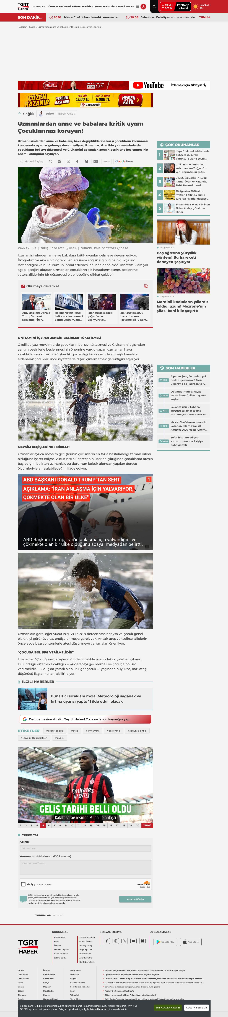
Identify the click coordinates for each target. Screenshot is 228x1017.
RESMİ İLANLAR (125, 6)
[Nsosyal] (86, 161)
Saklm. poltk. (60, 958)
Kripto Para (48, 979)
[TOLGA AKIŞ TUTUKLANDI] (85, 785)
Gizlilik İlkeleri (85, 941)
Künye (57, 941)
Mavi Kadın (48, 991)
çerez (79, 1006)
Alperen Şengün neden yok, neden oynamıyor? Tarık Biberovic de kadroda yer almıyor (189, 380)
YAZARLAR (38, 6)
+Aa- (106, 161)
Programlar (75, 970)
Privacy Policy (85, 945)
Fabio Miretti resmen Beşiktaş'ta (163, 17)
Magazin (47, 987)
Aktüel (21, 970)
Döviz (20, 983)
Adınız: (24, 841)
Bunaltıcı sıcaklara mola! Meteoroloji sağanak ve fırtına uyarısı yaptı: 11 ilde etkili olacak (96, 699)
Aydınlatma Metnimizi (96, 1009)
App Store (193, 942)
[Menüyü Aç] (137, 7)
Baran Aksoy (66, 113)
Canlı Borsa (23, 974)
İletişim (57, 945)
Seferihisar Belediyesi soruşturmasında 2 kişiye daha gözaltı (92, 17)
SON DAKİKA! (30, 17)
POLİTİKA (87, 6)
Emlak (21, 999)
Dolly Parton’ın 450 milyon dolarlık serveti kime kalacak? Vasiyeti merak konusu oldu (144, 999)
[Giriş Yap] (143, 7)
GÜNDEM (52, 6)
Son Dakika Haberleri (80, 987)
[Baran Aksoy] (41, 113)
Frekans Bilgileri (61, 950)
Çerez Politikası (61, 954)
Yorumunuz (45, 856)
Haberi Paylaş (34, 161)
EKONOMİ (65, 6)
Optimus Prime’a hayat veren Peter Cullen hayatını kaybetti (188, 395)
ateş (112, 639)
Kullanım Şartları (87, 937)
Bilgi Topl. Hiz (85, 950)
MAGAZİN (109, 6)
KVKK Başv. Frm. (86, 962)
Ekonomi (22, 995)
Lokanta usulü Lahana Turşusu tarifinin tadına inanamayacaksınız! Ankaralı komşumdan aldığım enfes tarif (189, 410)
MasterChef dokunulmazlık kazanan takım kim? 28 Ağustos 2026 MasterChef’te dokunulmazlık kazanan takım (189, 426)
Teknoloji (74, 995)
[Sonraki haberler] (145, 286)
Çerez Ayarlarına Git (196, 1007)
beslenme (130, 270)
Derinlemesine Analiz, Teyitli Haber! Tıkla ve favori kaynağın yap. (79, 719)
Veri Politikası (85, 954)
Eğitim (21, 991)
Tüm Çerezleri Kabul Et (168, 1007)
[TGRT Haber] (23, 6)
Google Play (167, 942)
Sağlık (32, 27)
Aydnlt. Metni (85, 958)
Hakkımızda (59, 937)
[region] (114, 1008)
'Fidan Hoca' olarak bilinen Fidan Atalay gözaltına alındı (130, 995)
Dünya (21, 987)
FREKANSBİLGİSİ (183, 6)
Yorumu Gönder (135, 899)
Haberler (22, 27)
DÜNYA (76, 6)
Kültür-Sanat (49, 974)
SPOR (98, 6)
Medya (46, 995)
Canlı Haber (23, 979)
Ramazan (74, 974)
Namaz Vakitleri (50, 999)
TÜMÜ (203, 17)
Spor (72, 991)
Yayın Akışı (75, 999)
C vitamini (120, 345)
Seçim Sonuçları (77, 983)
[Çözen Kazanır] (85, 100)
